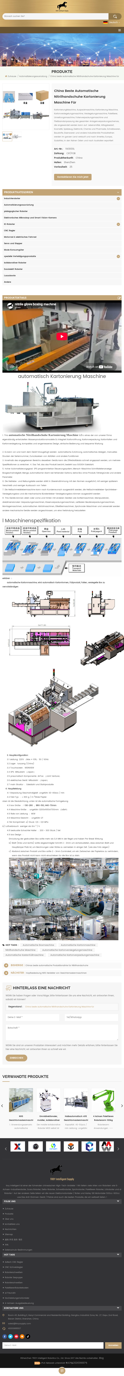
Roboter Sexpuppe (13, 1277)
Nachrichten (10, 1229)
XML (7, 1244)
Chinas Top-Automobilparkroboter (76, 1118)
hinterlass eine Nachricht (62, 1370)
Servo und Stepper (13, 243)
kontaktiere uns (12, 1224)
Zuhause (12, 76)
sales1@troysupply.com (19, 1323)
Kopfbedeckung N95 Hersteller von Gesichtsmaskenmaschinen (56, 973)
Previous (5, 1148)
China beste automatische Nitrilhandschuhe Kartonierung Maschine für (59, 1006)
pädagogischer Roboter (16, 211)
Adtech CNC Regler (14, 1262)
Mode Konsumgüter (14, 249)
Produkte (9, 1213)
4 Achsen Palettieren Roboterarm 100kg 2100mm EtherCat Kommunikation (48, 1118)
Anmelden (113, 1345)
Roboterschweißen (14, 1272)
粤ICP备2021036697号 (76, 1363)
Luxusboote (10, 275)
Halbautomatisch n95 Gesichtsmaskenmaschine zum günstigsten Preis (21, 1118)
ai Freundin (10, 1293)
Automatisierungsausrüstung (19, 204)
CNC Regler (9, 230)
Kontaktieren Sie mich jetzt (72, 177)
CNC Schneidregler (14, 1267)
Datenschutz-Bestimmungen (18, 1249)
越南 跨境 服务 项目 (13, 1239)
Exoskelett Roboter (13, 269)
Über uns (9, 1219)
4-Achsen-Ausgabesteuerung (19, 1303)
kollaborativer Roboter (15, 262)
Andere (7, 282)
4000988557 (14, 1328)
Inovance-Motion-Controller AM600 (103, 1118)
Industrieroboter (12, 198)
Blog (101, 1358)
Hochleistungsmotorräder (17, 1298)
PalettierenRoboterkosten (17, 1287)
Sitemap (9, 1234)
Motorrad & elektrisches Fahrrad (20, 237)
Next (118, 1148)
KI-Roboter (9, 224)
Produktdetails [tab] (15, 298)
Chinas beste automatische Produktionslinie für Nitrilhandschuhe (57, 965)
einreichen (16, 1058)
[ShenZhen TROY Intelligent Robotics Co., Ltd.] (62, 7)
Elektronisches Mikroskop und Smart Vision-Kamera (30, 217)
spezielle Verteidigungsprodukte (20, 256)
